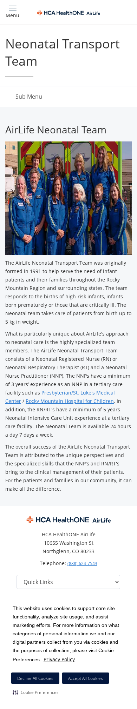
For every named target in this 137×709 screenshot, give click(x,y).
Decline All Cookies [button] (35, 678)
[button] (35, 692)
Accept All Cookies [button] (85, 678)
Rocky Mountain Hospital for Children (70, 401)
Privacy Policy (59, 659)
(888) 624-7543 (82, 563)
